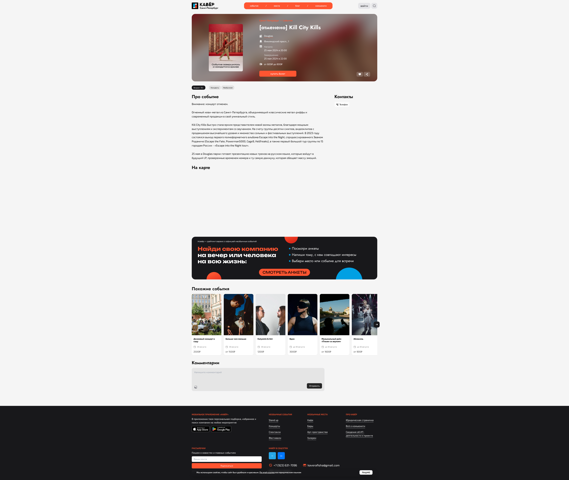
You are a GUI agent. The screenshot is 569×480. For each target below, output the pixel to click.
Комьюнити (321, 5)
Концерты (274, 426)
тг (272, 456)
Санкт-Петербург (209, 8)
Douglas (268, 35)
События (254, 5)
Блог (297, 5)
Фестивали (275, 437)
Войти (364, 5)
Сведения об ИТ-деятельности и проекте (359, 433)
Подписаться (226, 465)
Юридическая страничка (360, 420)
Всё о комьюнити (355, 426)
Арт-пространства (317, 431)
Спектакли (275, 431)
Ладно (366, 472)
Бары (310, 426)
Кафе (310, 420)
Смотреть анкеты (284, 272)
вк (281, 456)
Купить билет (277, 73)
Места (277, 5)
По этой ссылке (267, 472)
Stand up (273, 420)
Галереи (311, 437)
